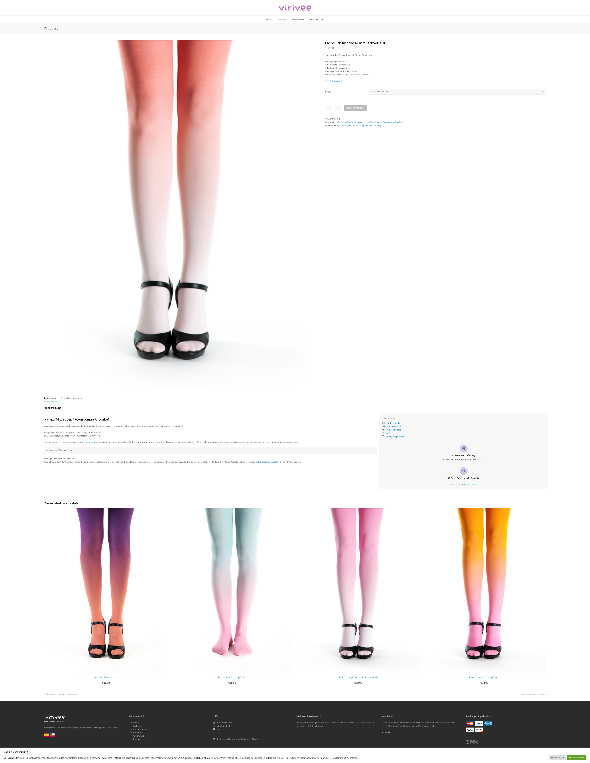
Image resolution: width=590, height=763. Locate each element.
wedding (377, 125)
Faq (218, 729)
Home (136, 722)
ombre (355, 125)
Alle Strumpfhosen (345, 122)
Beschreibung (51, 398)
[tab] (51, 398)
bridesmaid (346, 125)
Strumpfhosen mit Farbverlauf (389, 122)
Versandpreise (394, 426)
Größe (328, 91)
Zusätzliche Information (72, 398)
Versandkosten (224, 722)
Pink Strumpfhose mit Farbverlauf (61, 694)
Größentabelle (336, 81)
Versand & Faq (140, 729)
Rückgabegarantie (395, 436)
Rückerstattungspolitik (268, 461)
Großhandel (139, 735)
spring (361, 125)
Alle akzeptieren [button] (576, 757)
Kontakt (136, 739)
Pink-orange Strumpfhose (532, 694)
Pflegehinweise (393, 429)
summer (368, 125)
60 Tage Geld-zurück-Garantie (464, 484)
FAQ (237, 442)
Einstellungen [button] (557, 757)
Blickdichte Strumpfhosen (365, 122)
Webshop (137, 726)
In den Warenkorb (355, 108)
